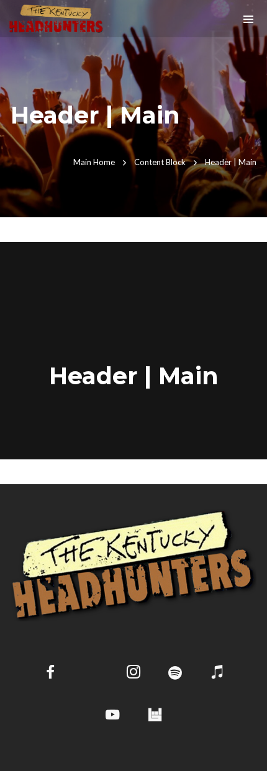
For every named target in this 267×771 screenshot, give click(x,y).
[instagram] (134, 674)
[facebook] (50, 674)
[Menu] (248, 18)
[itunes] (217, 674)
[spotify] (175, 674)
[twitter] (92, 674)
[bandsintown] (154, 715)
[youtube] (112, 722)
